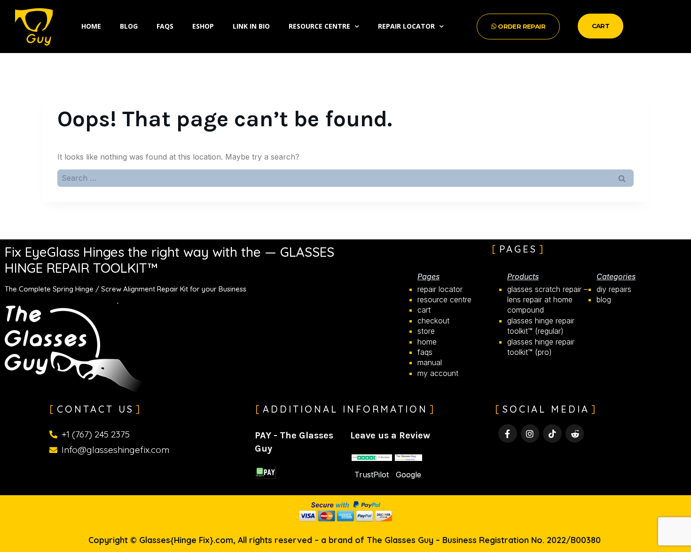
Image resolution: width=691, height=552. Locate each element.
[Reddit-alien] (574, 433)
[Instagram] (530, 433)
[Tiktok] (552, 433)
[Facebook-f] (507, 433)
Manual (429, 362)
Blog (129, 26)
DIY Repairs (614, 289)
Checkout (433, 320)
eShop (203, 26)
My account (437, 373)
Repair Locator (406, 26)
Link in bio (251, 26)
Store (426, 331)
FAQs (165, 26)
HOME (427, 341)
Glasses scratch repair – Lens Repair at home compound (547, 299)
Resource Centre (319, 26)
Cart (424, 309)
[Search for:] (345, 178)
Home (91, 26)
